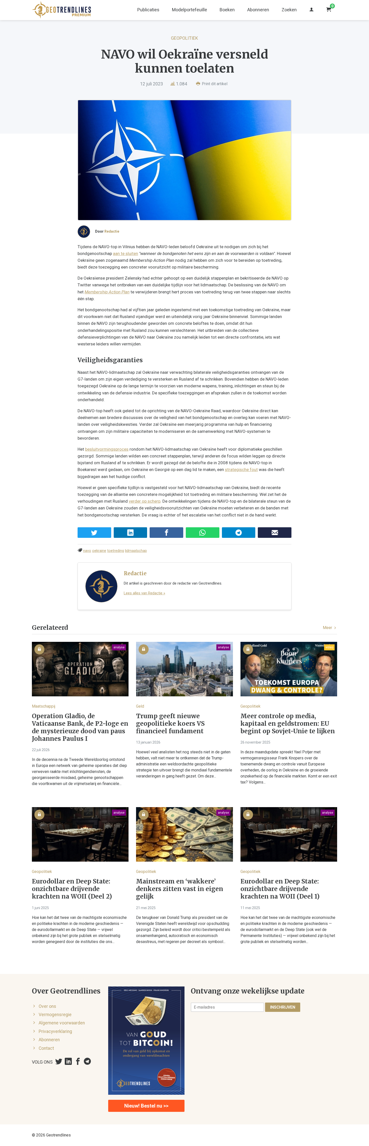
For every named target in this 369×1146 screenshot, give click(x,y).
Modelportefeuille (189, 9)
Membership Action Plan (107, 291)
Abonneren (258, 9)
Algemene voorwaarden (62, 1022)
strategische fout (241, 469)
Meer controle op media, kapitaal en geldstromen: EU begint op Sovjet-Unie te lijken (287, 723)
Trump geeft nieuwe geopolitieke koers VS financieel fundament (170, 723)
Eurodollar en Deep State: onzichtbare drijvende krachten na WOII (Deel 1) (280, 889)
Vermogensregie (55, 1014)
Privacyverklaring (55, 1031)
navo (87, 551)
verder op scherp (144, 501)
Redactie (111, 231)
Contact (46, 1048)
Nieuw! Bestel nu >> (146, 1106)
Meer (328, 627)
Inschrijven (282, 1007)
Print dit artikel (214, 83)
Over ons (47, 1006)
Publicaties (148, 9)
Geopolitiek (184, 38)
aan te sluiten (125, 253)
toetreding (115, 551)
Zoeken (289, 9)
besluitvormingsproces (107, 449)
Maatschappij (43, 706)
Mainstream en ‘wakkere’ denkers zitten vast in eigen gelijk (179, 889)
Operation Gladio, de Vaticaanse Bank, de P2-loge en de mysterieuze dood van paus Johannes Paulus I (80, 727)
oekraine (99, 551)
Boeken (227, 9)
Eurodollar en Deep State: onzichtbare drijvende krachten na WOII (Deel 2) (72, 889)
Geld (140, 706)
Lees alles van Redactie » (144, 593)
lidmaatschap (136, 551)
